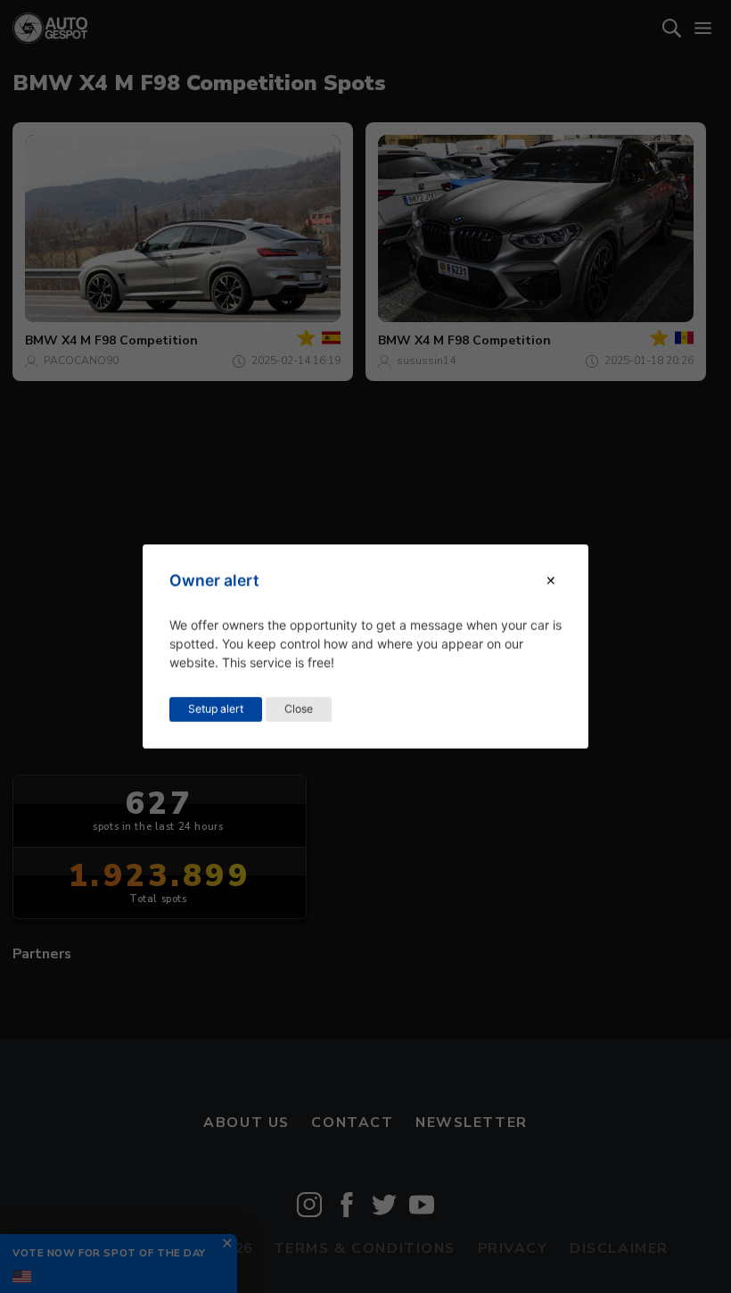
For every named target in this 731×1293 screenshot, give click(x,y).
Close (298, 709)
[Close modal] (551, 580)
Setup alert (215, 709)
